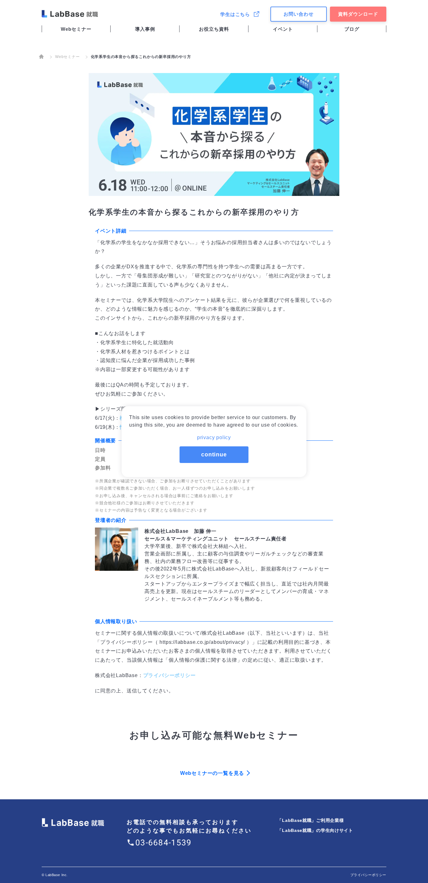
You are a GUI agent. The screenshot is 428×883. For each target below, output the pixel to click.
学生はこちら (235, 14)
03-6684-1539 (163, 842)
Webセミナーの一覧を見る (212, 773)
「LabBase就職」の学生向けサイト (315, 830)
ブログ (351, 29)
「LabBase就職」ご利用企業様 (310, 820)
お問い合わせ (299, 14)
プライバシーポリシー (169, 675)
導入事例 (145, 29)
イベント (283, 29)
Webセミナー (76, 29)
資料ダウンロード (358, 14)
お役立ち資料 (214, 29)
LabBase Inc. (56, 875)
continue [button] (214, 454)
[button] (214, 435)
